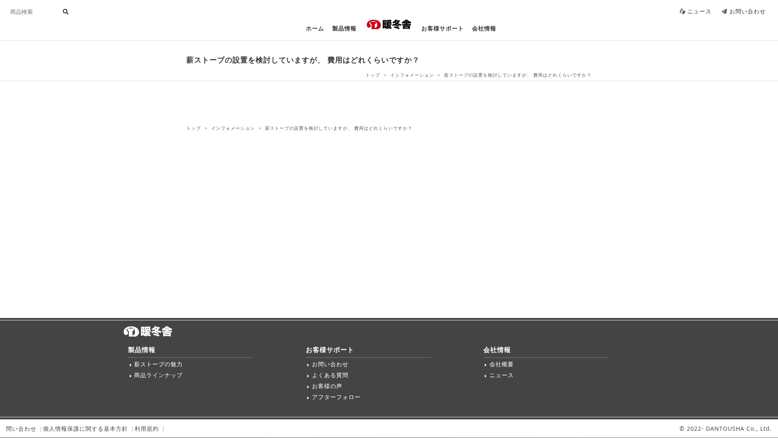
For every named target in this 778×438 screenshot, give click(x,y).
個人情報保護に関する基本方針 (85, 428)
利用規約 (147, 428)
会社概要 (501, 364)
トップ (372, 75)
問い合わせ (21, 428)
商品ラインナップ (158, 375)
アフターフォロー (336, 397)
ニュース (699, 11)
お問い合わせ (747, 11)
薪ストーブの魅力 (158, 364)
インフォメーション (412, 75)
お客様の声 (327, 386)
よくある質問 (330, 375)
